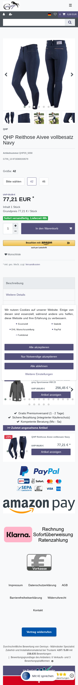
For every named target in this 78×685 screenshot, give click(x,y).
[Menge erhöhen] (15, 226)
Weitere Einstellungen (39, 374)
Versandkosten (32, 264)
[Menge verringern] (15, 231)
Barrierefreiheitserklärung (26, 597)
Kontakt (38, 610)
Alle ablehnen (39, 365)
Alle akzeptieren (39, 347)
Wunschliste (14, 254)
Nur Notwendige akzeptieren (39, 356)
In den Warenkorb (47, 228)
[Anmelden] (4, 14)
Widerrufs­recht (57, 597)
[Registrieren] (11, 14)
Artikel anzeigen (51, 394)
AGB (65, 585)
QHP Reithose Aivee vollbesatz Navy (50, 437)
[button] (39, 244)
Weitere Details (15, 294)
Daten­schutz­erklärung (42, 585)
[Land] (49, 14)
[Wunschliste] (55, 14)
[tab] (39, 283)
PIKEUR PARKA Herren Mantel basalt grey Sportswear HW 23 (50, 381)
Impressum (16, 585)
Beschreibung (14, 283)
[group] (17, 448)
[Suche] (70, 22)
